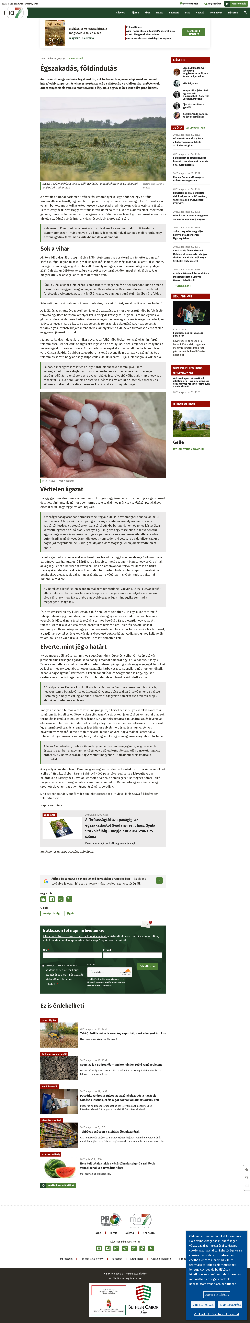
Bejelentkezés (190, 3)
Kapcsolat (117, 1258)
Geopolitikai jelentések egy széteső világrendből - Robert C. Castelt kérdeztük (196, 94)
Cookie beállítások (161, 1258)
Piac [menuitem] (187, 12)
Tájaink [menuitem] (134, 12)
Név (45, 950)
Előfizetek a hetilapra (193, 32)
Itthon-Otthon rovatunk (188, 449)
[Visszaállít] (247, 1185)
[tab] (177, 127)
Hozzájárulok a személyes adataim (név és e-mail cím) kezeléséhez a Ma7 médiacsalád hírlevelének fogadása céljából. (64, 975)
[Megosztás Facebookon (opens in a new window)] (52, 899)
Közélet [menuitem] (120, 12)
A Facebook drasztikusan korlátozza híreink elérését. (75, 936)
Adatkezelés (136, 1258)
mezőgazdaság (51, 913)
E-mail (107, 950)
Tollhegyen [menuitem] (216, 12)
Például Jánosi (134, 27)
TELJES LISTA (182, 286)
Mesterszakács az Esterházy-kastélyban (148, 38)
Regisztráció (214, 3)
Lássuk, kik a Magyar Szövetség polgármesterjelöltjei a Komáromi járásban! (195, 72)
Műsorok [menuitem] (233, 12)
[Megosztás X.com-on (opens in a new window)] (69, 899)
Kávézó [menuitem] (200, 12)
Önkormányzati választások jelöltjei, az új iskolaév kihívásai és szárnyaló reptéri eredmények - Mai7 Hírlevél (191, 382)
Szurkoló (149, 1233)
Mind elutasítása (203, 1304)
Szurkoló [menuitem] (174, 12)
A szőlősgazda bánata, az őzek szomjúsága (195, 115)
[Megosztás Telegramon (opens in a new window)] (61, 899)
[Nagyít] (247, 1170)
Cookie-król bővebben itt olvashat (216, 1314)
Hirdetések (185, 1258)
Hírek (113, 1233)
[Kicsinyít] (247, 1178)
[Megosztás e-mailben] (43, 899)
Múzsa (129, 1233)
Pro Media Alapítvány (92, 1258)
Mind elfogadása (230, 1304)
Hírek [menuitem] (147, 12)
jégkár (70, 913)
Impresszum (66, 1258)
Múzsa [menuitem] (159, 12)
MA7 (98, 1233)
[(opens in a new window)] (99, 1248)
